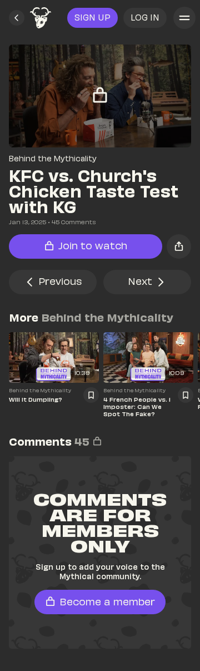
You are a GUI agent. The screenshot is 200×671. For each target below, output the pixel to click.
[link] (40, 17)
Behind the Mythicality (53, 158)
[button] (16, 18)
